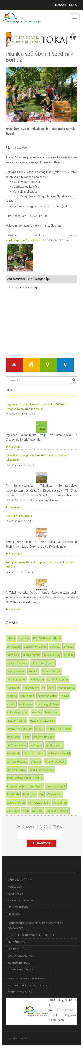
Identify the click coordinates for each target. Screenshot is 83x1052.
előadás (68, 655)
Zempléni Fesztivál (57, 810)
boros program (31, 655)
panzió (39, 728)
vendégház (60, 802)
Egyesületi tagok (20, 962)
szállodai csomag (33, 753)
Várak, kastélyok (19, 880)
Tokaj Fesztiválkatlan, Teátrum (25, 778)
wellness (37, 810)
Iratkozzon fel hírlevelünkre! (40, 826)
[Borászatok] (48, 365)
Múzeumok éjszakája (42, 720)
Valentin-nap (54, 794)
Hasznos (14, 914)
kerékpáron (27, 696)
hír (43, 687)
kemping (12, 696)
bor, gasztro (14, 646)
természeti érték (16, 769)
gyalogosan (37, 679)
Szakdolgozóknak (20, 969)
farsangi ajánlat (16, 671)
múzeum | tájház (16, 720)
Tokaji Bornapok (56, 786)
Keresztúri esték (47, 696)
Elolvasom (15, 446)
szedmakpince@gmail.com (23, 240)
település (35, 761)
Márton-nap (52, 712)
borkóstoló (13, 655)
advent (11, 638)
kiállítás (64, 696)
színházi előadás (17, 761)
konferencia (26, 704)
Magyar (60, 4)
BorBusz (69, 646)
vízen (25, 810)
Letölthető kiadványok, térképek (31, 935)
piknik (26, 737)
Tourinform (29, 794)
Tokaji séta (13, 794)
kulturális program (17, 712)
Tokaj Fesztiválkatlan (41, 769)
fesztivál (33, 671)
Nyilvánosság (17, 942)
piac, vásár (13, 737)
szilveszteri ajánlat (59, 753)
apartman (24, 638)
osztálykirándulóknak (19, 728)
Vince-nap (13, 810)
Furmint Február (51, 671)
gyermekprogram (57, 679)
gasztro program (16, 679)
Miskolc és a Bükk (19, 992)
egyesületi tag (52, 655)
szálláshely (13, 753)
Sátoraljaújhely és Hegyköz (28, 985)
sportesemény (54, 745)
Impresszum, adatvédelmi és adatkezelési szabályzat (35, 926)
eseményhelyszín (17, 663)
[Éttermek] (31, 365)
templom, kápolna (55, 761)
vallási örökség (16, 802)
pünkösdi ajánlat (17, 745)
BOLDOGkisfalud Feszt (47, 638)
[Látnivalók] (14, 365)
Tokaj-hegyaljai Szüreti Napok (25, 786)
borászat (55, 646)
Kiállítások (15, 893)
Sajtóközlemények (21, 955)
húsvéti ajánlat (66, 687)
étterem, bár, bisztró (42, 663)
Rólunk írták (17, 949)
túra (41, 794)
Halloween (13, 687)
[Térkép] (65, 365)
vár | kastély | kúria (39, 802)
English (73, 4)
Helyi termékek (18, 907)
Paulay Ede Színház (59, 728)
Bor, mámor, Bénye (35, 646)
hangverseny (31, 687)
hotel (51, 687)
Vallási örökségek (20, 900)
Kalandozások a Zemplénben (27, 978)
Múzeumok (15, 886)
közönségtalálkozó (47, 704)
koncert (11, 704)
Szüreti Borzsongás (19, 515)
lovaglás (37, 712)
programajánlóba (43, 737)
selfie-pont (36, 745)
